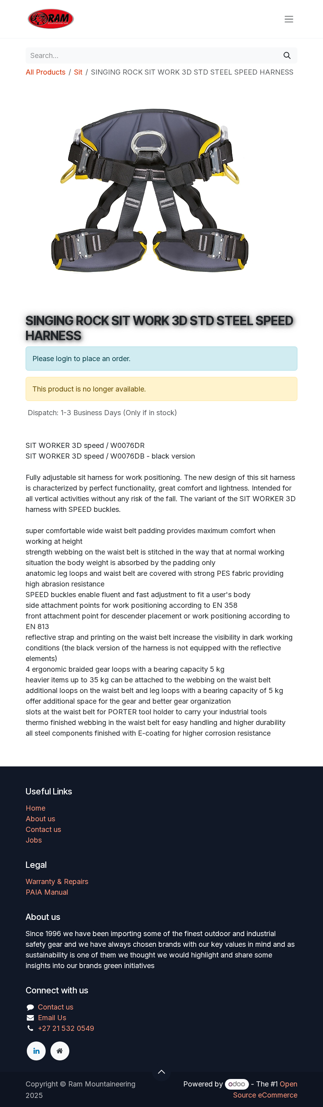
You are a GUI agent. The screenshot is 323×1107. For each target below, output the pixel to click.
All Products (45, 72)
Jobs (34, 840)
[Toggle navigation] (288, 19)
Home (35, 808)
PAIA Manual (47, 892)
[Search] (287, 55)
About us (40, 819)
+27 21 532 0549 (66, 1028)
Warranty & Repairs (57, 881)
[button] (161, 1071)
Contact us (43, 829)
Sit (78, 72)
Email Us (52, 1017)
